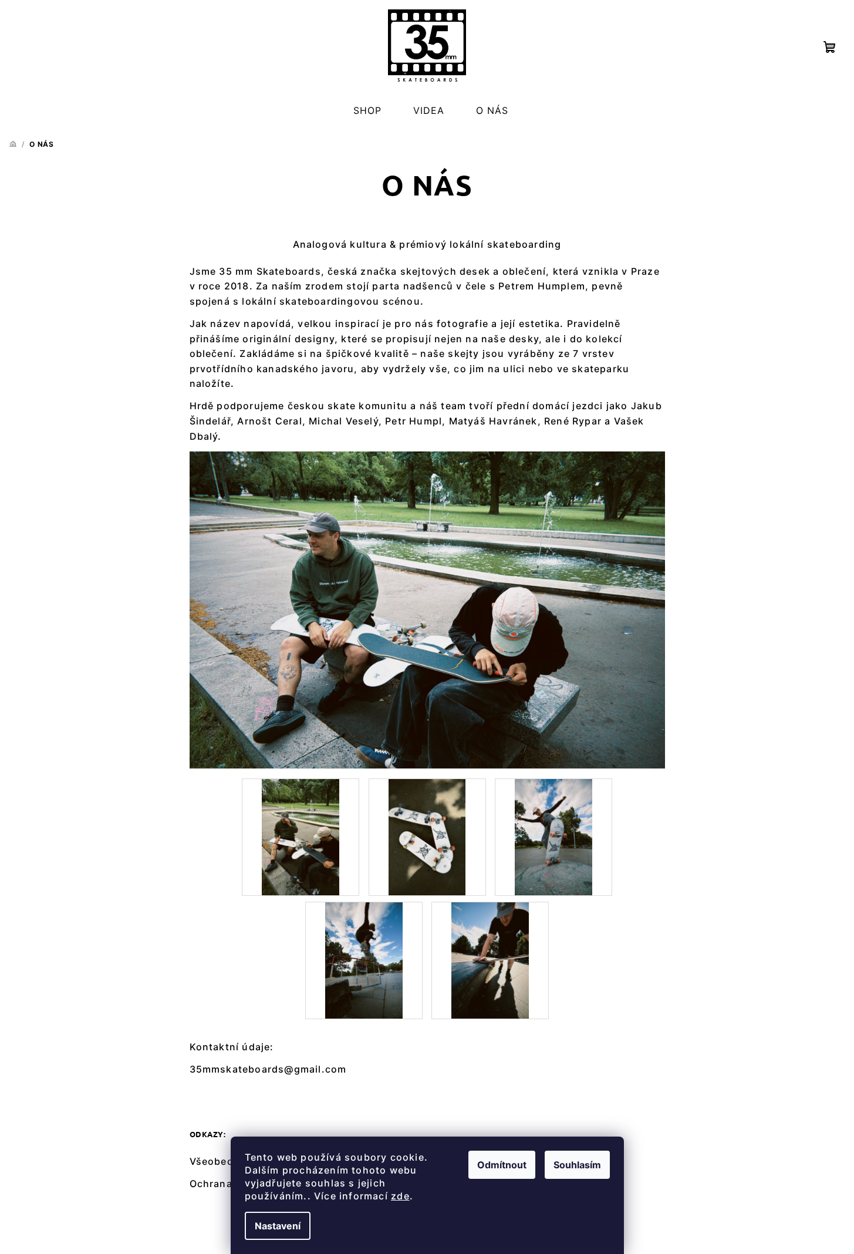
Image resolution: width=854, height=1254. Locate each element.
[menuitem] (367, 111)
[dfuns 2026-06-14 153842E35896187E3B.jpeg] (427, 836)
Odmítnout (501, 1165)
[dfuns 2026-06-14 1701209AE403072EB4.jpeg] (553, 836)
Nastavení (278, 1226)
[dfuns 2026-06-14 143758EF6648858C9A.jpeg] (300, 836)
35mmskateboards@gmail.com (268, 1069)
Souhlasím (577, 1165)
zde (400, 1196)
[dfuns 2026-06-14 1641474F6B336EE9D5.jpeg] (490, 960)
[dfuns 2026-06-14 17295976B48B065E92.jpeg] (364, 960)
